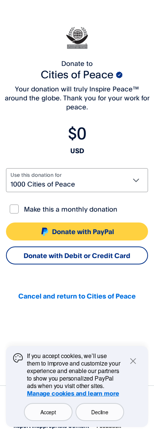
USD (77, 150)
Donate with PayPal (83, 231)
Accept (48, 412)
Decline (99, 412)
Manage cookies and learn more (73, 393)
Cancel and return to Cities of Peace (77, 296)
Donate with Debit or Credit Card (77, 255)
